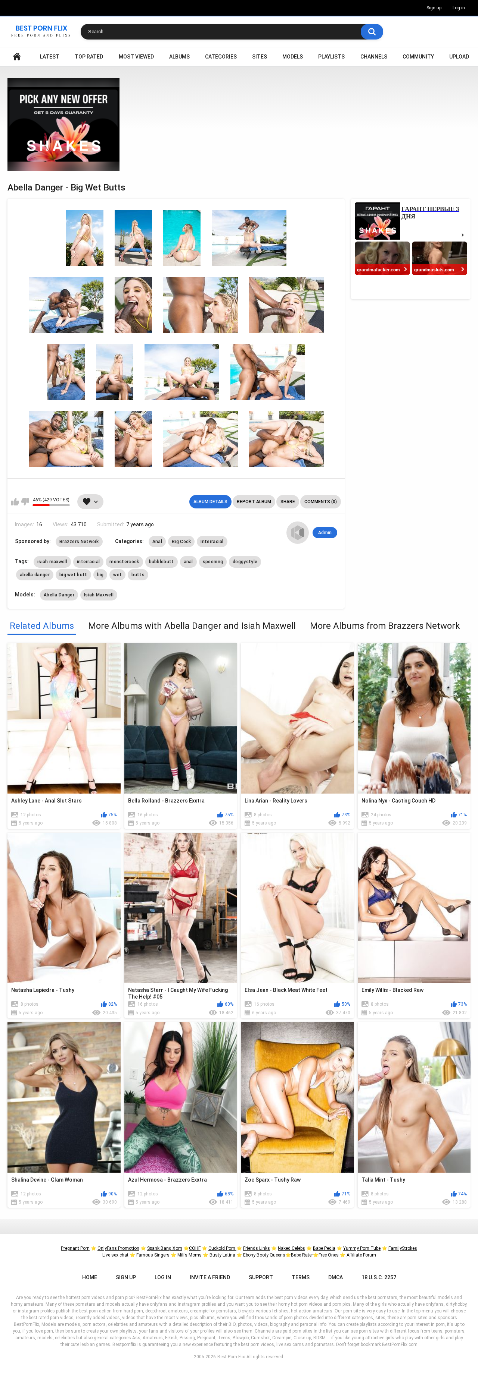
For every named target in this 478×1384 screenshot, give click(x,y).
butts (138, 574)
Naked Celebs (291, 1248)
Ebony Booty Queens (264, 1255)
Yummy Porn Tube (362, 1248)
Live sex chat (115, 1255)
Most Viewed (136, 57)
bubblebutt (161, 561)
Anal (157, 541)
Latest (49, 57)
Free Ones (329, 1255)
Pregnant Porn (75, 1248)
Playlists (331, 57)
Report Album (254, 501)
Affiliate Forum (361, 1255)
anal (188, 561)
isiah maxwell (52, 561)
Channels (373, 57)
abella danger (35, 574)
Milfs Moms (189, 1255)
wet (117, 574)
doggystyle (245, 561)
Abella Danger (59, 595)
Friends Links (256, 1248)
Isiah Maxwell (99, 595)
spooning (213, 561)
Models (292, 57)
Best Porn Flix (231, 1356)
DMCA (335, 1277)
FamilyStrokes (402, 1248)
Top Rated (89, 57)
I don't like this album (25, 501)
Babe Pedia (324, 1248)
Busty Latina (222, 1255)
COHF (195, 1248)
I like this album (15, 501)
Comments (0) (320, 501)
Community (418, 57)
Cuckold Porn (222, 1248)
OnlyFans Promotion (118, 1248)
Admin (325, 532)
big (100, 574)
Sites (259, 57)
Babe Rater (302, 1255)
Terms (301, 1277)
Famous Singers (153, 1255)
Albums (179, 57)
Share (287, 501)
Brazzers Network (79, 541)
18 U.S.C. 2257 (378, 1277)
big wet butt (73, 574)
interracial (88, 561)
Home (16, 56)
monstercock (124, 561)
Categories (221, 57)
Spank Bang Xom (164, 1248)
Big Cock (181, 541)
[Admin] (297, 532)
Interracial (212, 541)
